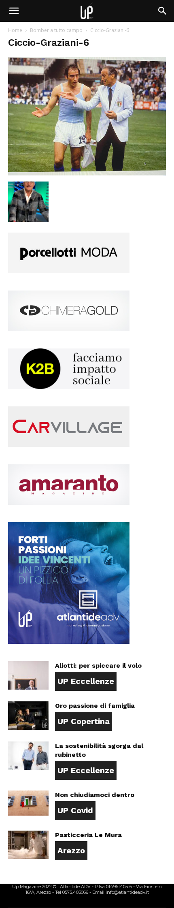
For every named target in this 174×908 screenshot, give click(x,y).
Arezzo (71, 850)
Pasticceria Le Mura (88, 835)
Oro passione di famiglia (95, 705)
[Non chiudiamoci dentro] (28, 803)
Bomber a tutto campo (56, 30)
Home (15, 30)
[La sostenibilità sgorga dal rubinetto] (28, 755)
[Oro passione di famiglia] (28, 715)
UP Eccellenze (85, 681)
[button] (14, 11)
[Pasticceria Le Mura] (28, 845)
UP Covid (75, 810)
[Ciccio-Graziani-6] (87, 173)
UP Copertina (83, 721)
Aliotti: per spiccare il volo (98, 665)
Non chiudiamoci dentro (94, 795)
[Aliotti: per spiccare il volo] (28, 675)
